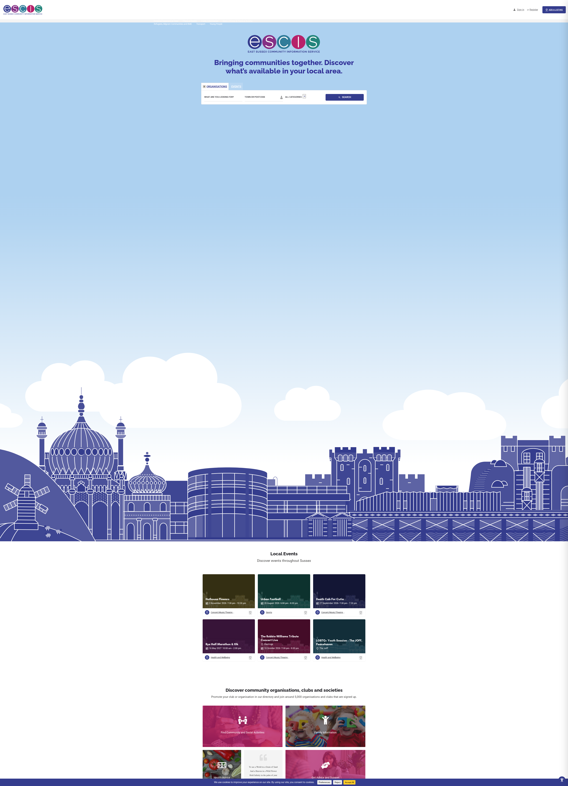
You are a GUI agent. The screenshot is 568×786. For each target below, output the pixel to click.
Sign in (520, 9)
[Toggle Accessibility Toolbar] (562, 780)
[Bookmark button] (250, 612)
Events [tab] (236, 86)
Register (534, 9)
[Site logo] (23, 9)
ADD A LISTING (556, 10)
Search (346, 97)
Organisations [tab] (216, 86)
